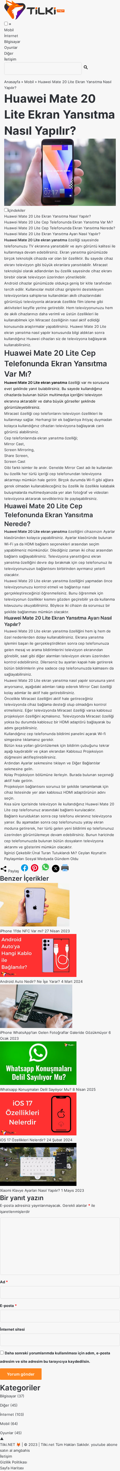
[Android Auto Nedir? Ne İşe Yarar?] (38, 975)
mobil (49, 289)
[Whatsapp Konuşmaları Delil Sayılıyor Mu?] (38, 1083)
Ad (4, 1282)
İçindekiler (16, 210)
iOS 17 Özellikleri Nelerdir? (22, 1140)
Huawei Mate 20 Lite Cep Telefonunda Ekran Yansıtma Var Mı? (58, 222)
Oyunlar (11, 47)
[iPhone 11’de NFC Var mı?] (34, 925)
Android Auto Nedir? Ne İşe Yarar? (30, 981)
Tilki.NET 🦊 (10, 1444)
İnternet (11, 35)
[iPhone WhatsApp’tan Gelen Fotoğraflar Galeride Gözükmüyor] (36, 1026)
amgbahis (21, 1450)
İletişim (10, 59)
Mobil (9, 30)
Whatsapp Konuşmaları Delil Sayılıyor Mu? (35, 1089)
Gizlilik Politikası (13, 1462)
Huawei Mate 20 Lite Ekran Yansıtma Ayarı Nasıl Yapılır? (52, 234)
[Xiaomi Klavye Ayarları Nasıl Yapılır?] (38, 1184)
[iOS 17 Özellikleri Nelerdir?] (38, 1134)
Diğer (8, 53)
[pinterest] (34, 871)
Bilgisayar (12, 41)
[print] (65, 871)
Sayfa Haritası (12, 1468)
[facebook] (24, 871)
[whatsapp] (45, 871)
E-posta (8, 1305)
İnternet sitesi (12, 1329)
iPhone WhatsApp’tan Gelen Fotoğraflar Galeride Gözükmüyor (53, 1032)
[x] (55, 871)
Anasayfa (12, 82)
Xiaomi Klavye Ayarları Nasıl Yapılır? (30, 1190)
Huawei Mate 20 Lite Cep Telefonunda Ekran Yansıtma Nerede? (59, 228)
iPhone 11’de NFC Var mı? (22, 931)
